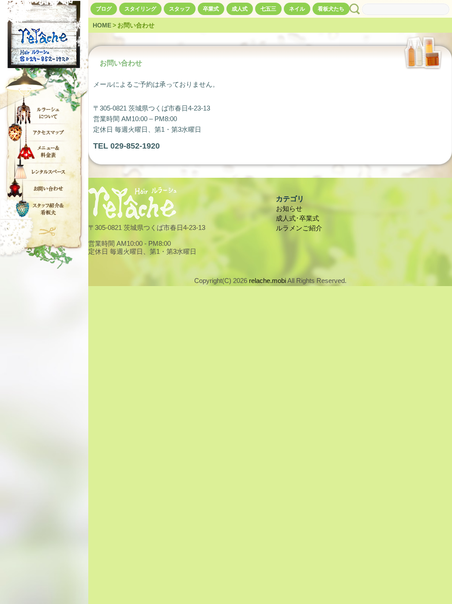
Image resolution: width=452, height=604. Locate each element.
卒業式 (211, 9)
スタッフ (179, 9)
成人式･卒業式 (297, 218)
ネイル (297, 9)
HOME (102, 25)
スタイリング (140, 9)
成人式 (240, 9)
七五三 (268, 9)
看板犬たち (331, 9)
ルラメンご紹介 (299, 228)
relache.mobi (267, 280)
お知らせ (289, 208)
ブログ (104, 9)
